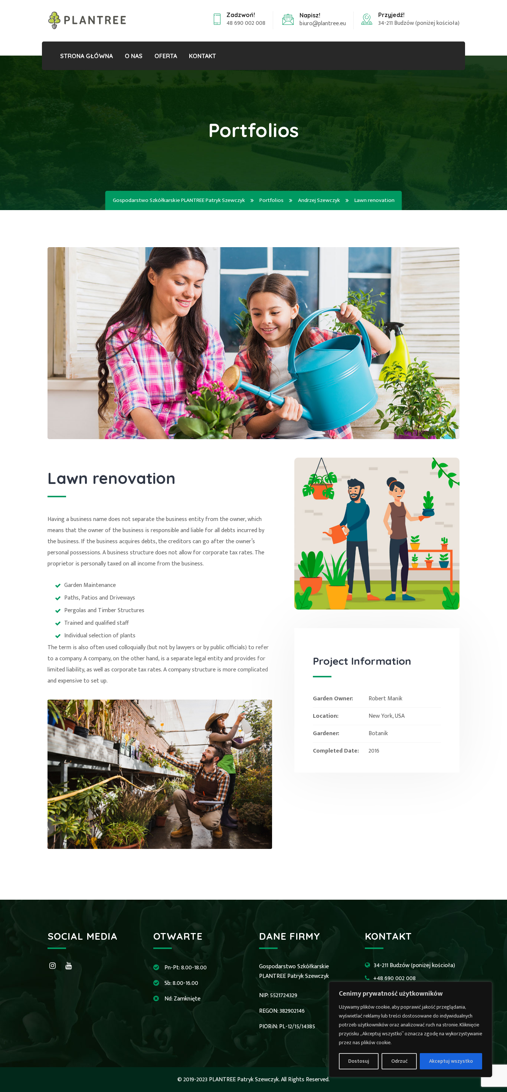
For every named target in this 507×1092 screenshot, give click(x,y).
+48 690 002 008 (394, 978)
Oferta (165, 56)
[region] (410, 1029)
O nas (134, 56)
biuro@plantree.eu (323, 24)
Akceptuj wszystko (451, 1061)
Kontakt (202, 56)
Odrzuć (399, 1061)
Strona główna (86, 56)
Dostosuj (358, 1061)
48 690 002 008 (245, 23)
